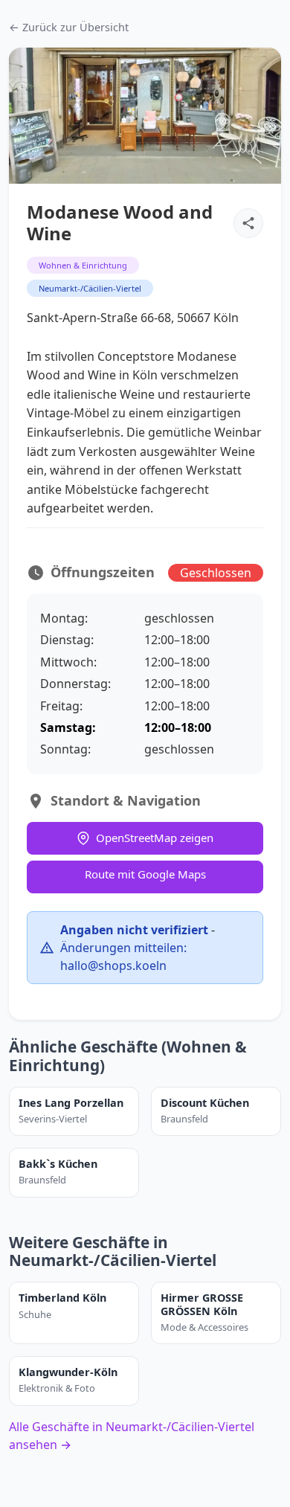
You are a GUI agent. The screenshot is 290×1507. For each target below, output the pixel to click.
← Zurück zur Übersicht (69, 27)
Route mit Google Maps (145, 874)
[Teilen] (248, 223)
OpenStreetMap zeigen (154, 837)
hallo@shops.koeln (113, 965)
